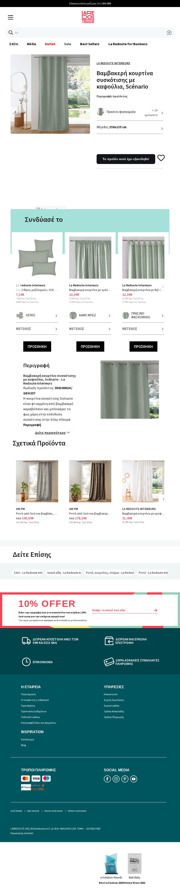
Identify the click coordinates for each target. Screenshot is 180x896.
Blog (23, 745)
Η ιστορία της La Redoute (35, 700)
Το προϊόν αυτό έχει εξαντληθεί (126, 159)
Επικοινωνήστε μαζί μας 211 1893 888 (90, 3)
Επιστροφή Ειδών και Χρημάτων (38, 722)
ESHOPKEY (28, 833)
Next (162, 286)
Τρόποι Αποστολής (114, 711)
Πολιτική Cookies (30, 717)
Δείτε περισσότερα (50, 432)
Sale (67, 44)
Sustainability (111, 705)
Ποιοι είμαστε (28, 694)
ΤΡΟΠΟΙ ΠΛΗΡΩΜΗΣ (77, 811)
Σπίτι (13, 44)
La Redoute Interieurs (113, 63)
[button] (11, 32)
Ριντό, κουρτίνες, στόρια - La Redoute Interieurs (110, 573)
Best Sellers (90, 44)
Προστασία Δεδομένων (34, 711)
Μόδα (31, 44)
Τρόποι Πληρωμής (114, 717)
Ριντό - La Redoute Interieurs (153, 573)
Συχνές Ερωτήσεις (114, 700)
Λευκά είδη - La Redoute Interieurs (64, 573)
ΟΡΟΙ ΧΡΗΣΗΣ (33, 811)
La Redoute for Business (128, 44)
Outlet (50, 44)
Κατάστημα (27, 739)
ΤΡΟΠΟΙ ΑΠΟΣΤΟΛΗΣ (53, 811)
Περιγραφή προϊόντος (112, 96)
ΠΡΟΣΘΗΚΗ (37, 346)
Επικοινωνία (110, 694)
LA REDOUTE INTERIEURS (139, 509)
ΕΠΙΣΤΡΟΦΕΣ (16, 811)
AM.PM (20, 509)
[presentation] (16, 112)
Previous (19, 289)
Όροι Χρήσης (28, 705)
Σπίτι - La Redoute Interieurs (28, 573)
